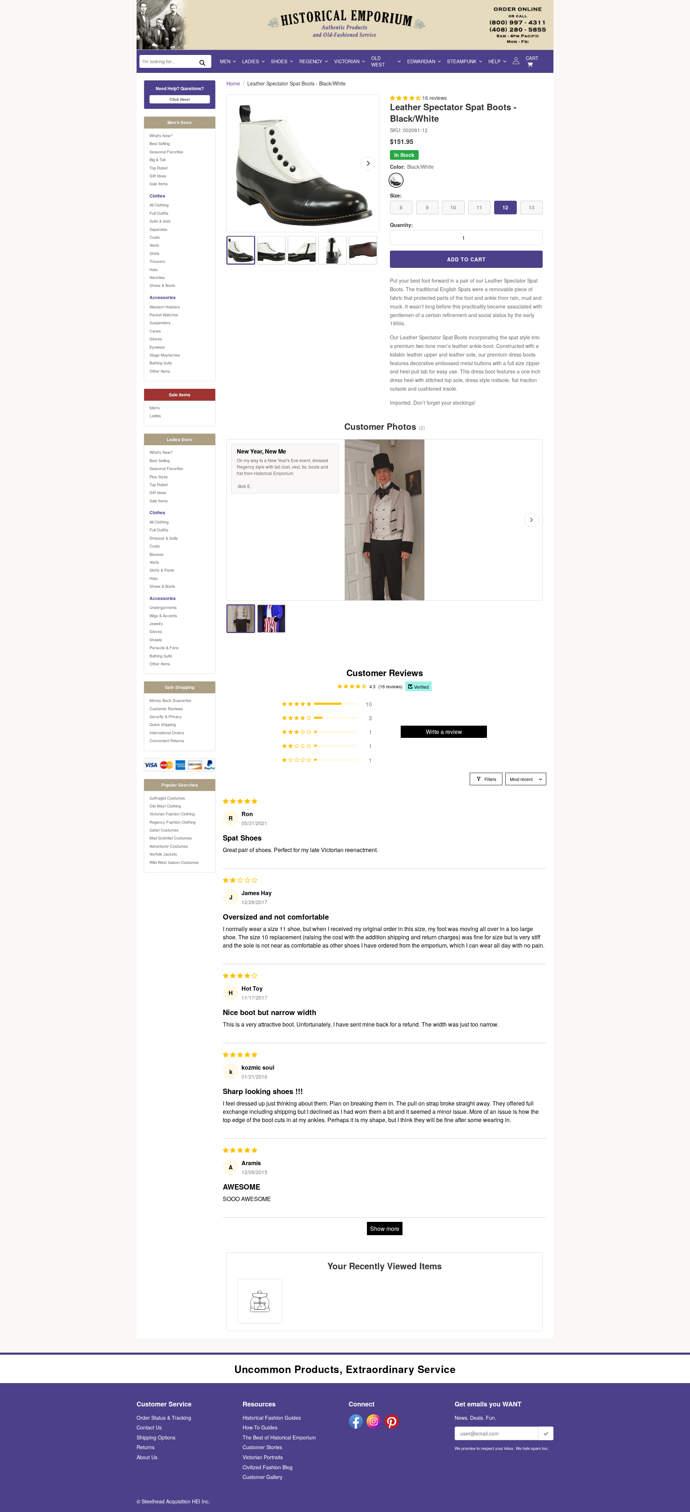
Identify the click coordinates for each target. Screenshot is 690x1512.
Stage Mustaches (165, 355)
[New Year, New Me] (240, 618)
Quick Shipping (163, 724)
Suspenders (160, 322)
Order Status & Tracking (164, 1417)
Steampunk (462, 61)
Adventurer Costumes (169, 846)
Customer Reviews (166, 708)
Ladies (250, 61)
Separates (158, 229)
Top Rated (158, 168)
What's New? (161, 135)
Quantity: (401, 225)
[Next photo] (531, 520)
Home (233, 83)
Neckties (157, 277)
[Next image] (368, 163)
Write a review (444, 731)
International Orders (167, 732)
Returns (146, 1447)
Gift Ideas (158, 175)
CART (532, 58)
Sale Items (159, 183)
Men (225, 61)
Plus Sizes (159, 476)
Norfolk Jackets (163, 854)
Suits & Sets (160, 221)
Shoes (279, 61)
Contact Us (149, 1427)
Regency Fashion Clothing (173, 822)
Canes (155, 331)
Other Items (160, 371)
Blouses (157, 554)
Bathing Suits (161, 363)
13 (531, 207)
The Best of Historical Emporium (279, 1437)
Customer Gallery (262, 1476)
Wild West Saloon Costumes (174, 862)
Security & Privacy (166, 716)
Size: (396, 195)
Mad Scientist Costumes (171, 838)
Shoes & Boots (162, 285)
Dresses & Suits (164, 538)
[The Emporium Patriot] (271, 618)
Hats (154, 269)
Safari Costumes (164, 830)
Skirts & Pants (162, 570)
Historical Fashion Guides (272, 1417)
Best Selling (160, 143)
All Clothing (159, 205)
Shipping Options (156, 1437)
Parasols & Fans (164, 647)
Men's (155, 407)
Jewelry (156, 623)
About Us (147, 1457)
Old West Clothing (165, 806)
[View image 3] (302, 250)
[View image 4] (332, 250)
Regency (310, 61)
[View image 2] (271, 250)
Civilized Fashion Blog (268, 1467)
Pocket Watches (164, 314)
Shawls (156, 639)
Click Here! (180, 99)
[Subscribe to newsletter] (545, 1433)
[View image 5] (363, 250)
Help (494, 61)
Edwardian (421, 61)
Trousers (157, 261)
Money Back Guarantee (170, 700)
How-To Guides (260, 1427)
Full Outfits (159, 213)
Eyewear (157, 347)
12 (505, 207)
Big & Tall (157, 159)
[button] (406, 97)
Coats (155, 237)
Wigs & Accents (163, 615)
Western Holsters (165, 307)
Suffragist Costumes (167, 798)
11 (479, 207)
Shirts (155, 253)
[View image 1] (240, 250)
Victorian (346, 61)
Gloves (156, 338)
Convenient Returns (167, 740)
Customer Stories (262, 1447)
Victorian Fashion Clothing (172, 814)
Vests (154, 245)
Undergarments (163, 607)
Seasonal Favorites (166, 151)
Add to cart (466, 259)
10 (453, 207)
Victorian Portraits (263, 1457)
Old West (378, 61)
